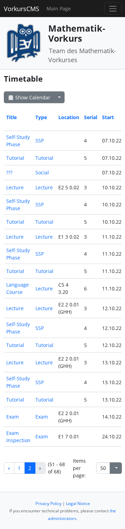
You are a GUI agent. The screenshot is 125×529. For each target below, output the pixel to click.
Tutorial (15, 158)
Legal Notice (78, 503)
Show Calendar (32, 97)
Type (41, 117)
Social (42, 172)
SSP (39, 140)
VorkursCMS (21, 9)
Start (108, 117)
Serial (90, 117)
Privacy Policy (48, 503)
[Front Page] (23, 42)
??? (9, 172)
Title (11, 117)
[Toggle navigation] (112, 8)
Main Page (59, 8)
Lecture (15, 187)
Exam (12, 416)
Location (68, 117)
